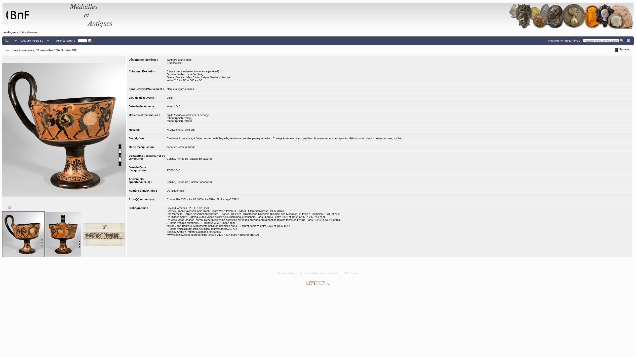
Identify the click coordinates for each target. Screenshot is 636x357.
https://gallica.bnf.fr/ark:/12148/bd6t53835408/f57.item (202, 222)
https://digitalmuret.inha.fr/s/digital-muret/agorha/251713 (203, 228)
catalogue (9, 32)
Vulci (169, 97)
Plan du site (352, 273)
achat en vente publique (181, 147)
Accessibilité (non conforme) (321, 273)
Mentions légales (287, 273)
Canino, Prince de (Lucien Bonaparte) (189, 158)
